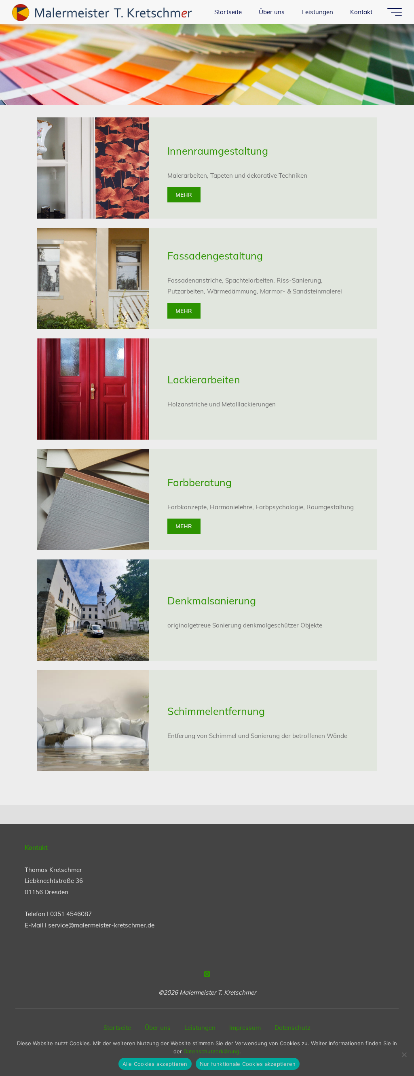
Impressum (245, 1027)
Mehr (184, 194)
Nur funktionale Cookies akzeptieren (248, 1064)
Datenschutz (292, 1027)
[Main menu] (394, 12)
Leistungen (199, 1027)
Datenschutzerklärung (211, 1051)
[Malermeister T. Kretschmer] (101, 12)
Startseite (117, 1027)
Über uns (158, 1027)
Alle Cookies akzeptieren (155, 1064)
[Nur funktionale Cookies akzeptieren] (404, 1054)
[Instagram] (207, 974)
